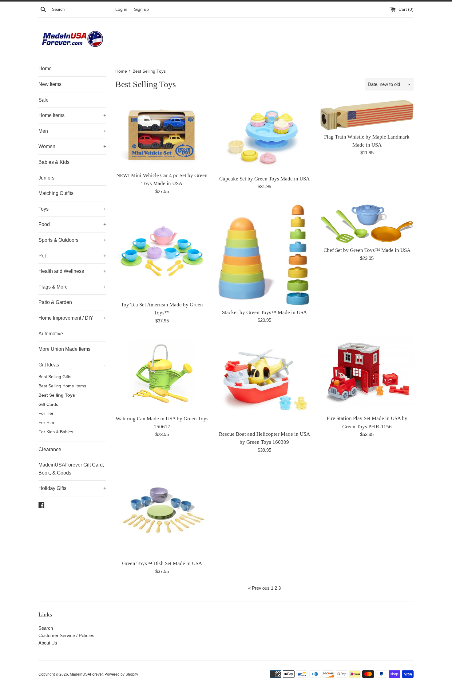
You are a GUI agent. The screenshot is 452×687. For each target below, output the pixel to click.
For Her (46, 413)
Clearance (49, 449)
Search (45, 628)
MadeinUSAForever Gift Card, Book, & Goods (71, 468)
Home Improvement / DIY (72, 318)
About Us (47, 642)
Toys (72, 209)
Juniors (46, 177)
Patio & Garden (55, 302)
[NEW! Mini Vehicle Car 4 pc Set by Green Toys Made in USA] (161, 134)
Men (72, 131)
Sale (43, 100)
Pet (72, 255)
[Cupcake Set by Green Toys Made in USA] (264, 136)
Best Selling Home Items (62, 386)
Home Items (72, 115)
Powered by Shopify (121, 674)
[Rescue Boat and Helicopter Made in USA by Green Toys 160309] (264, 380)
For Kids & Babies (55, 432)
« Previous (259, 588)
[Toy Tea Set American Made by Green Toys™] (161, 251)
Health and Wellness (72, 271)
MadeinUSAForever (86, 674)
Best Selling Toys (56, 395)
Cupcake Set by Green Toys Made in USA (264, 179)
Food (72, 224)
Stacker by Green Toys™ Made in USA (264, 312)
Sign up (141, 9)
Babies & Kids (53, 162)
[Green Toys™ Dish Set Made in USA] (161, 509)
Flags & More (72, 286)
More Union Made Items (64, 349)
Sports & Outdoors (72, 240)
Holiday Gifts (72, 488)
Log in (121, 9)
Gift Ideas (71, 364)
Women (72, 146)
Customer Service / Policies (66, 635)
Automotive (50, 333)
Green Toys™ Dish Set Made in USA (162, 563)
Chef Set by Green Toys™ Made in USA (366, 250)
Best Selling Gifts (54, 376)
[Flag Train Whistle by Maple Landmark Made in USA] (367, 115)
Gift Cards (48, 404)
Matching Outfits (55, 193)
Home (45, 68)
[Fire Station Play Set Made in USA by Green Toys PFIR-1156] (367, 372)
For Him (46, 422)
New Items (49, 84)
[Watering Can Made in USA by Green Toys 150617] (161, 373)
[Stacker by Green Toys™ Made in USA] (264, 254)
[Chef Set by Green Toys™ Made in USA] (367, 224)
